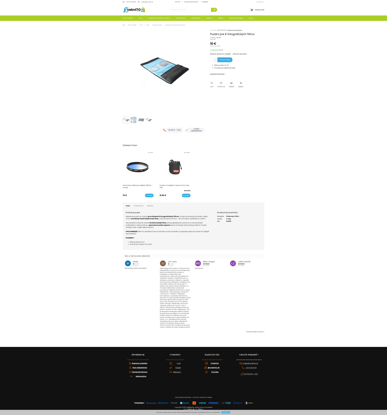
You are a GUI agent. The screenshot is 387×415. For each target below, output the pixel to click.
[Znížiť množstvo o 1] (216, 61)
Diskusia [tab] (150, 206)
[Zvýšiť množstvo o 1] (216, 58)
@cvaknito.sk (214, 368)
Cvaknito (215, 363)
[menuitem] (129, 18)
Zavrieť (225, 81)
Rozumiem (225, 412)
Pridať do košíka (225, 60)
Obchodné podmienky (183, 397)
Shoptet (189, 409)
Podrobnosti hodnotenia (234, 30)
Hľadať (214, 10)
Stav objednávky (139, 368)
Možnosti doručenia (240, 54)
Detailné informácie (217, 74)
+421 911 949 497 (251, 368)
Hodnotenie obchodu (191, 2)
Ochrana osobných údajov (202, 397)
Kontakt (177, 2)
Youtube (215, 372)
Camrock (174, 403)
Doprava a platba (139, 363)
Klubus (200, 409)
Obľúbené (205, 2)
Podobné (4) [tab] (138, 206)
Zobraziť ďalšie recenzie (254, 332)
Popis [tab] (128, 206)
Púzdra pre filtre (232, 216)
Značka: (215, 38)
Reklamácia (141, 376)
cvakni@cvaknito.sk (250, 363)
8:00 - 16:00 (254, 374)
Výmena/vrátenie (139, 372)
